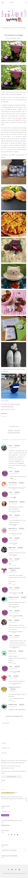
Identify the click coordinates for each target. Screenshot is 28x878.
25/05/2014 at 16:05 (13, 530)
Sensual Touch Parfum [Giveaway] (12, 796)
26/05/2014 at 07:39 (13, 653)
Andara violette (14, 568)
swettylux (12, 651)
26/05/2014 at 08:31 (13, 637)
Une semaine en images (14, 432)
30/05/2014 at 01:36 (13, 706)
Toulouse (17, 430)
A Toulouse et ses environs (17, 27)
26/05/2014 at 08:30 (13, 589)
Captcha (3, 780)
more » (15, 792)
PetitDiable (13, 482)
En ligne (5, 825)
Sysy (19, 38)
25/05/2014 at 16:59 (13, 549)
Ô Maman (5, 27)
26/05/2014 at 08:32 (13, 517)
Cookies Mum (13, 501)
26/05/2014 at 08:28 (13, 473)
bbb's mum (12, 547)
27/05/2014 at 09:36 (13, 691)
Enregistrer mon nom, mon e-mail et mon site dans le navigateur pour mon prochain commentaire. (14, 761)
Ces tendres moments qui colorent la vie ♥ (14, 798)
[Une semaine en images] (13, 51)
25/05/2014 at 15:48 (13, 503)
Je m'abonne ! (5, 815)
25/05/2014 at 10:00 (13, 484)
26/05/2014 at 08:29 (13, 494)
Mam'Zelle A (13, 528)
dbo (10, 676)
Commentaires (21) (13, 426)
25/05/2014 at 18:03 (13, 572)
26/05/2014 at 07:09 (13, 622)
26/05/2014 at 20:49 (13, 678)
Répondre (17, 445)
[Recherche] (26, 2)
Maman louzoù (14, 597)
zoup (10, 620)
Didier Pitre (13, 704)
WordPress (23, 873)
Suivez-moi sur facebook (9, 856)
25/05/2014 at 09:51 (13, 447)
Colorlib (13, 873)
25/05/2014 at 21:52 (13, 599)
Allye (10, 445)
